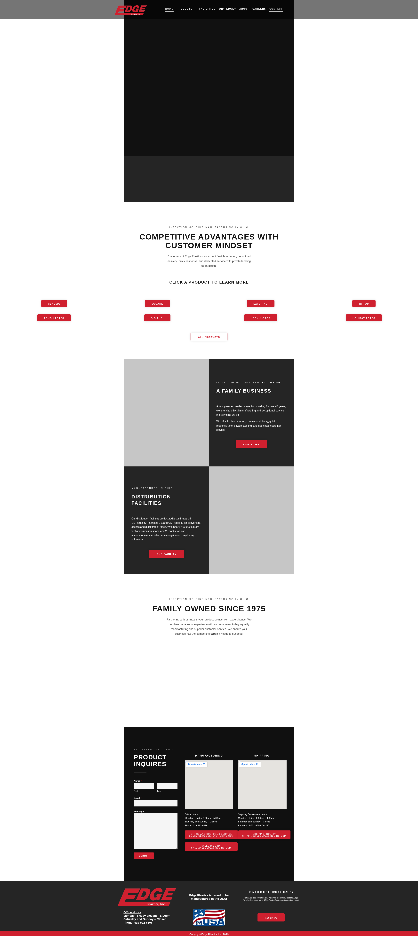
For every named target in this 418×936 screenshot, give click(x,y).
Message (139, 811)
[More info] (298, 10)
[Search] (292, 10)
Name (138, 781)
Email (137, 798)
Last (159, 791)
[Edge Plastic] (130, 9)
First (136, 791)
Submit (144, 856)
